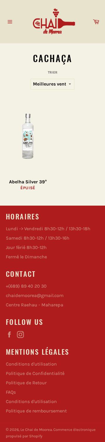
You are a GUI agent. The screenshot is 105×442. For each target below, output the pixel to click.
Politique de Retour (26, 382)
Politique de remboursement (36, 411)
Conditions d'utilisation (31, 364)
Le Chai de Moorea (36, 429)
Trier (52, 72)
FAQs (11, 392)
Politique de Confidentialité (35, 373)
